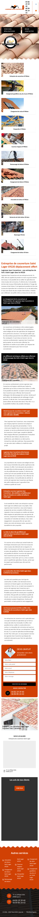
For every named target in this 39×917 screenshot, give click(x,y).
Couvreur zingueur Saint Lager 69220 (20, 868)
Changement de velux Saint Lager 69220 (33, 862)
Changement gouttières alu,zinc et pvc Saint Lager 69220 (33, 874)
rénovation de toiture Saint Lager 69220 (8, 863)
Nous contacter (29, 30)
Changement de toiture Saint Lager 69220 (8, 873)
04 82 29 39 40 (27, 4)
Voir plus (19, 788)
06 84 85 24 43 (27, 11)
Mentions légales (31, 912)
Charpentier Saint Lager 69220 (20, 876)
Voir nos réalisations (9, 30)
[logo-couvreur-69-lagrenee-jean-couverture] (13, 7)
